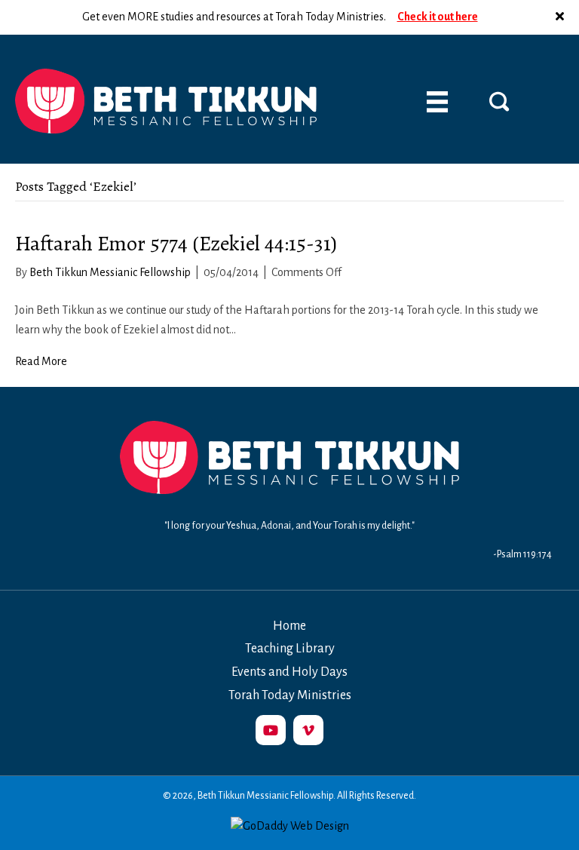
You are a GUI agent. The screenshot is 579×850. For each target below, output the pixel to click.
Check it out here (437, 17)
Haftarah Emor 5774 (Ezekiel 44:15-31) (176, 243)
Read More (41, 361)
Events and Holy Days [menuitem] (289, 672)
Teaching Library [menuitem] (290, 648)
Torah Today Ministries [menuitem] (289, 695)
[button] (561, 17)
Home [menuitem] (289, 626)
